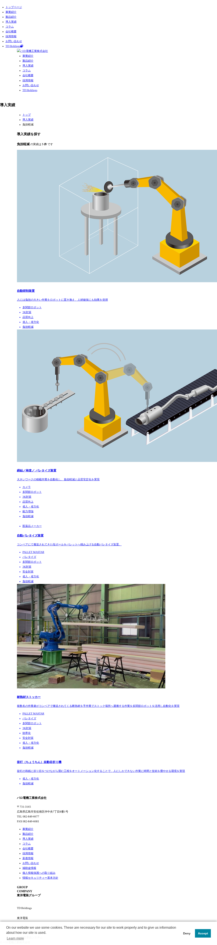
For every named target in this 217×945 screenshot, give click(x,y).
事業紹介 (11, 12)
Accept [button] (203, 933)
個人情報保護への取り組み (39, 872)
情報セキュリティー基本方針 (40, 877)
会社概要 (11, 31)
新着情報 (27, 858)
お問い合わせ (14, 41)
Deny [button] (187, 933)
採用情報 (11, 36)
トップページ (14, 7)
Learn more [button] (15, 938)
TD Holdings (13, 46)
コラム (10, 26)
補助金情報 (29, 868)
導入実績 (11, 21)
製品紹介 (11, 16)
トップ (26, 114)
